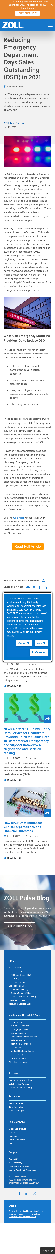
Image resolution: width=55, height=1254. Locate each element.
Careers (12, 1132)
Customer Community (19, 1166)
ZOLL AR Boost (15, 1022)
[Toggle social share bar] (47, 719)
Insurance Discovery (20, 1025)
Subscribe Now (27, 13)
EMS (11, 961)
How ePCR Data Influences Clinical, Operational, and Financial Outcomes (23, 826)
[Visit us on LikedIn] (26, 1194)
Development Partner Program (22, 1087)
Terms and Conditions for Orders (22, 1216)
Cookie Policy (14, 631)
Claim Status (16, 1047)
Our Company (17, 1122)
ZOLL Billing (14, 978)
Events (12, 1143)
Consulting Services (17, 985)
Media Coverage (16, 1110)
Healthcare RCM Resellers (20, 1080)
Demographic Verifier (20, 1029)
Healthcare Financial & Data (24, 1015)
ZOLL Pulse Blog (16, 1106)
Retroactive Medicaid (20, 1058)
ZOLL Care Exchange (18, 982)
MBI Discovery (17, 1054)
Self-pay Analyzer (18, 1040)
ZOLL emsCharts (16, 971)
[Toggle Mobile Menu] (50, 25)
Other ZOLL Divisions (18, 1139)
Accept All (23, 643)
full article (18, 517)
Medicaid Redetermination (22, 1051)
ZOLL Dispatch (15, 967)
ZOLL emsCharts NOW (21, 975)
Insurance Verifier (18, 1033)
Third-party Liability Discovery (24, 1036)
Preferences (39, 652)
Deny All (41, 643)
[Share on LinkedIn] (45, 587)
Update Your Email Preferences (22, 1170)
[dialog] (27, 627)
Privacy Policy (22, 1214)
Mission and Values (17, 1128)
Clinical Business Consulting (23, 996)
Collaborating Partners (19, 1083)
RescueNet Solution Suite (20, 1003)
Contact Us (13, 1159)
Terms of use (35, 1214)
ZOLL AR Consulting (19, 989)
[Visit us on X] (34, 1194)
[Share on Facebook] (39, 587)
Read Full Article (27, 546)
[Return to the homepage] (13, 25)
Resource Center (16, 1103)
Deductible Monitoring (21, 1043)
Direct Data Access (17, 1000)
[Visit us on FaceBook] (19, 1194)
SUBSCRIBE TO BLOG (19, 926)
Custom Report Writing (21, 993)
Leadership (14, 1136)
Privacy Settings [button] (47, 1251)
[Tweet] (34, 587)
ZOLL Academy (15, 1162)
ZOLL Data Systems (15, 123)
